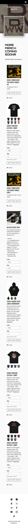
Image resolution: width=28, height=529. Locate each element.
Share (10, 98)
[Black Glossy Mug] (14, 218)
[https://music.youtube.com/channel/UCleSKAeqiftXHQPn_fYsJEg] (16, 503)
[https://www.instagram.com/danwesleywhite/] (16, 511)
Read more (16, 144)
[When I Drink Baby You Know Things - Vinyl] (14, 179)
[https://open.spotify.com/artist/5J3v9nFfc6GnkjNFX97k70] (11, 499)
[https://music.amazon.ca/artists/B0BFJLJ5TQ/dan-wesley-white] (11, 503)
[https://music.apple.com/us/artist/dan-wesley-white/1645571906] (16, 499)
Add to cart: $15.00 (14, 272)
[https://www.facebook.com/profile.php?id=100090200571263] (16, 507)
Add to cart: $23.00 (14, 162)
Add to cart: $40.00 (14, 340)
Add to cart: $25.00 (14, 201)
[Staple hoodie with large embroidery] (14, 289)
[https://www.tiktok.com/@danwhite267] (14, 516)
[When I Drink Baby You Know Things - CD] (14, 71)
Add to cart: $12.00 (14, 93)
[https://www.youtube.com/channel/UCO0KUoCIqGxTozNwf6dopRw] (11, 511)
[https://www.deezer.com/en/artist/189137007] (11, 507)
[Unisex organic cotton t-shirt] (14, 110)
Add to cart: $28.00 (14, 480)
